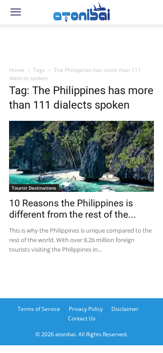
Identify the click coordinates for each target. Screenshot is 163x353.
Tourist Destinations (34, 188)
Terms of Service (39, 309)
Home (16, 70)
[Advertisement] (81, 42)
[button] (15, 12)
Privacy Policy (86, 309)
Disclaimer (125, 309)
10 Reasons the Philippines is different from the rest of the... (72, 209)
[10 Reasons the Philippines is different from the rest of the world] (81, 156)
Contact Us (82, 318)
